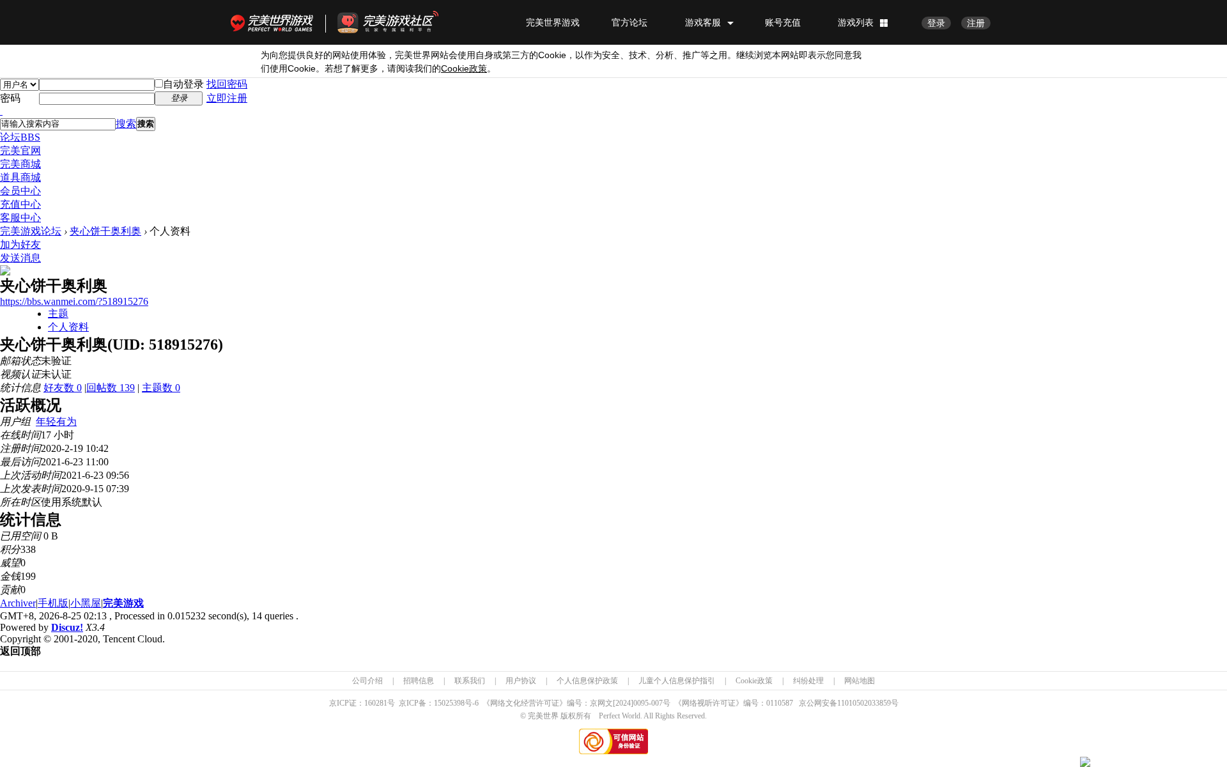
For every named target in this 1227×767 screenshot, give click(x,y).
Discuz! (67, 627)
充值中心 (20, 204)
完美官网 (20, 150)
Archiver (18, 603)
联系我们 (469, 680)
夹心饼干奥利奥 (105, 231)
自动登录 (183, 84)
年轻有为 (56, 421)
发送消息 (20, 257)
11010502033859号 (868, 703)
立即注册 (226, 98)
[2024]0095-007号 (641, 703)
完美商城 (20, 164)
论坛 (20, 137)
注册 (976, 23)
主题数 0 (161, 387)
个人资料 (68, 327)
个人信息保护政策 (587, 680)
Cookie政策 (754, 680)
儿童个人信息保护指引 (676, 680)
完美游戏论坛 (30, 231)
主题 (58, 313)
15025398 (449, 703)
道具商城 (20, 177)
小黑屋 (85, 603)
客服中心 (20, 217)
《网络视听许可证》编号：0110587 (733, 703)
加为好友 (20, 244)
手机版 (53, 603)
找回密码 (226, 84)
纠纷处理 (808, 680)
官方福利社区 (399, 22)
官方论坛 (629, 22)
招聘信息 (418, 680)
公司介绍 (367, 680)
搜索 (126, 123)
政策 (464, 69)
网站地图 (859, 680)
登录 (936, 23)
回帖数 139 (110, 387)
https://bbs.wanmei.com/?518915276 (74, 301)
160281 (375, 703)
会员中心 (20, 190)
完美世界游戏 (275, 22)
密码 (10, 98)
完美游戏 (123, 603)
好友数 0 (62, 387)
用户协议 (520, 680)
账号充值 (783, 22)
